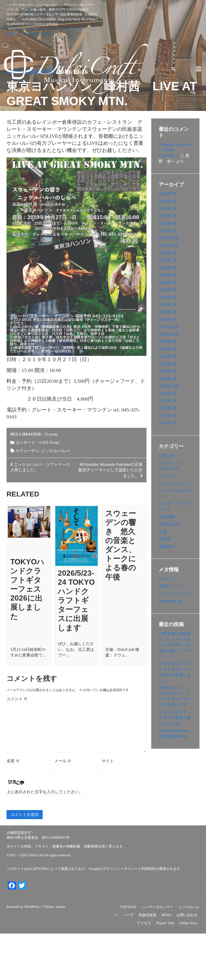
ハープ (128, 915)
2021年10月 (169, 245)
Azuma (60, 907)
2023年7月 (168, 216)
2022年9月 (168, 223)
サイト (108, 761)
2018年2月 (168, 393)
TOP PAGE (128, 907)
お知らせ (167, 455)
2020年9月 (168, 268)
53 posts (51, 434)
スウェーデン (27, 451)
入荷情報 (167, 517)
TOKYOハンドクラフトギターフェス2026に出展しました (27, 589)
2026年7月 (168, 194)
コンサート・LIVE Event (37, 442)
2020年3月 (168, 305)
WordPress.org (170, 601)
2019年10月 (169, 334)
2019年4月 (168, 364)
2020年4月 (168, 297)
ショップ (167, 476)
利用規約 (148, 869)
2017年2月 (168, 415)
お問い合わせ (186, 915)
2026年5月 (168, 208)
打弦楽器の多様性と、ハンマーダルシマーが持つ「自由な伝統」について (175, 645)
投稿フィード (171, 586)
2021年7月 (168, 253)
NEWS (166, 915)
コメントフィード (175, 594)
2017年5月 (168, 401)
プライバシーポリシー (120, 869)
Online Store (188, 923)
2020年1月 (168, 319)
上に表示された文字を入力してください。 (45, 792)
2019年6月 (168, 349)
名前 (13, 761)
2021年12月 (169, 238)
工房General (169, 524)
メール (62, 761)
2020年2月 (168, 312)
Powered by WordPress (23, 907)
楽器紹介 (167, 546)
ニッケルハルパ (55, 451)
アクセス (144, 923)
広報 (163, 531)
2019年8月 (168, 342)
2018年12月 (169, 386)
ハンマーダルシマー (157, 907)
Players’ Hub (165, 923)
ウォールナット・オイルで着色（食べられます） (175, 718)
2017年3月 (168, 408)
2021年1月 (168, 260)
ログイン (167, 579)
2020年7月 (168, 282)
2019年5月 (168, 356)
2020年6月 (168, 290)
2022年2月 (168, 231)
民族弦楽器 (147, 915)
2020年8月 (168, 275)
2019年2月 (168, 371)
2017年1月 (168, 423)
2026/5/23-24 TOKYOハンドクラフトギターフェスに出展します (76, 600)
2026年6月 (168, 201)
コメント (17, 699)
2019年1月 (168, 378)
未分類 (165, 539)
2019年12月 (169, 327)
